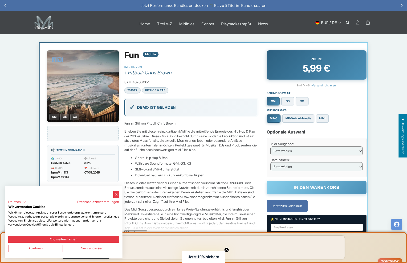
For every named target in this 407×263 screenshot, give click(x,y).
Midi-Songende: (282, 144)
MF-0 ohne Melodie (298, 118)
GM (273, 101)
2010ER (132, 90)
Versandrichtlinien (324, 85)
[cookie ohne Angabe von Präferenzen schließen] (116, 194)
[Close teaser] (226, 249)
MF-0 (273, 118)
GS (288, 101)
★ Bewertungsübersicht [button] (403, 136)
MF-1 (322, 118)
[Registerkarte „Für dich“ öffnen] (396, 224)
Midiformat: (277, 110)
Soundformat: (279, 93)
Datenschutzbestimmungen (98, 202)
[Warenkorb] (368, 22)
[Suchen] (347, 22)
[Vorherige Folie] (5, 5)
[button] (203, 257)
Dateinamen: (280, 160)
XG (302, 101)
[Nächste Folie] (402, 5)
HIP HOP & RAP (155, 90)
